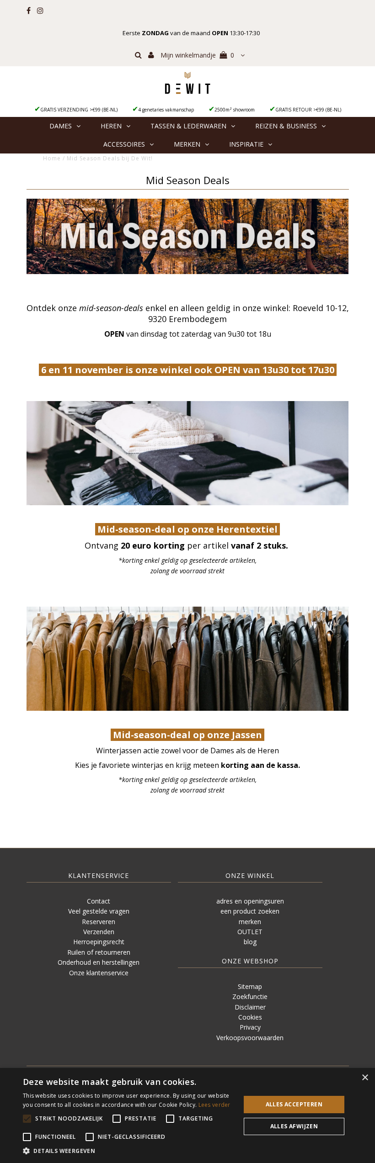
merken (250, 921)
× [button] (364, 1077)
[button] (128, 1151)
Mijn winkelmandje (197, 55)
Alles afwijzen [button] (294, 1126)
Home (52, 158)
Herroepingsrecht (98, 941)
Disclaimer (250, 1007)
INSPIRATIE (246, 144)
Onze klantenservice (99, 972)
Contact (98, 901)
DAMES (60, 126)
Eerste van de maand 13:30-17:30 (191, 33)
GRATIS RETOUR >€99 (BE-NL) (308, 109)
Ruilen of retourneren (98, 952)
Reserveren (98, 921)
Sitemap (250, 986)
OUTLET (249, 931)
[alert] (187, 1115)
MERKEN (187, 144)
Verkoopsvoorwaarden (250, 1037)
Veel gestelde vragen (98, 911)
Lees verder (214, 1105)
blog (250, 941)
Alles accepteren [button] (294, 1104)
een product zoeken (249, 911)
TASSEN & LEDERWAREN (188, 126)
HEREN (111, 126)
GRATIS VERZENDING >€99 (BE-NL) (79, 109)
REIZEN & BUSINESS (286, 126)
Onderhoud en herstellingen (98, 962)
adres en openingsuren (250, 901)
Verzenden (98, 931)
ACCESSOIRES (124, 144)
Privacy (250, 1027)
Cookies (250, 1017)
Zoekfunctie (250, 996)
